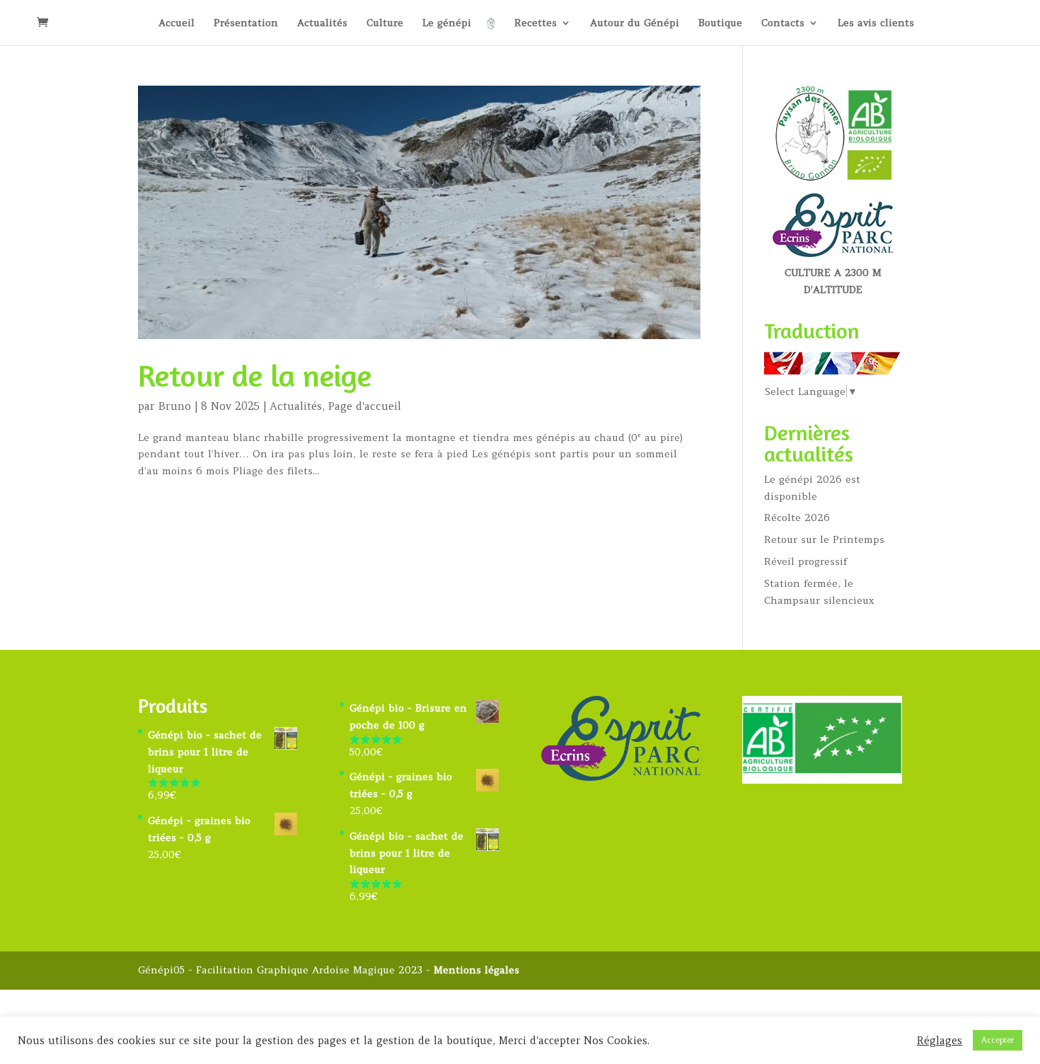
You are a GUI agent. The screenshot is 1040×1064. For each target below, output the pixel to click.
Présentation (246, 23)
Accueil (176, 23)
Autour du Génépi (634, 23)
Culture (384, 23)
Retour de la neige (254, 375)
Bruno (174, 406)
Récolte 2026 (797, 517)
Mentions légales (476, 969)
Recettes (535, 23)
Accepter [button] (997, 1040)
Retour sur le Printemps (824, 539)
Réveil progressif (805, 561)
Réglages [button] (939, 1040)
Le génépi (446, 23)
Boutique (720, 23)
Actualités (322, 23)
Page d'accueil (364, 406)
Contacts (782, 23)
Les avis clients (876, 23)
